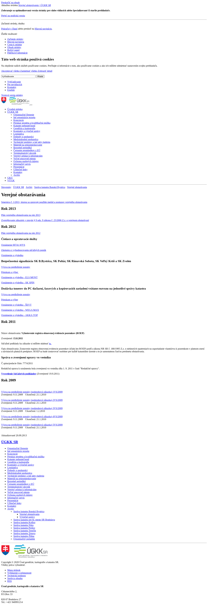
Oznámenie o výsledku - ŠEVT (16, 305)
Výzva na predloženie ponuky (15, 267)
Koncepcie (18, 120)
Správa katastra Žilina (23, 536)
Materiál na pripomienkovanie (27, 145)
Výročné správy (27, 517)
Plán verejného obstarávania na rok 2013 (20, 215)
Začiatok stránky (15, 39)
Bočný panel (13, 50)
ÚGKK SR (12, 112)
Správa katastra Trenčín (24, 530)
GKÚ (10, 177)
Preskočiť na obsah (10, 2)
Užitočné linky (20, 169)
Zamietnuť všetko (29, 71)
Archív (16, 175)
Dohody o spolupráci (23, 136)
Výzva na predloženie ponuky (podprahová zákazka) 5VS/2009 (32, 424)
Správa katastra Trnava (24, 533)
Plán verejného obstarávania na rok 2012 (20, 233)
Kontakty (11, 87)
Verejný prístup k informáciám (27, 156)
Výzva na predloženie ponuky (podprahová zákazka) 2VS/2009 (32, 400)
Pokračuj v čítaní (9, 28)
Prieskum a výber (10, 272)
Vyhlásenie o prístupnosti (19, 573)
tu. (50, 343)
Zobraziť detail (45, 71)
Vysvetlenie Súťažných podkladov (18, 373)
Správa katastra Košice (24, 522)
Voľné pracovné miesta (24, 158)
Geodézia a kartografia (24, 128)
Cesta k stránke (14, 44)
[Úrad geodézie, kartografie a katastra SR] (15, 104)
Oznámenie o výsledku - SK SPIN (17, 282)
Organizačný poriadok (24, 539)
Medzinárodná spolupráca (25, 139)
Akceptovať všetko (10, 71)
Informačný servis (22, 164)
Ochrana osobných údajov (26, 161)
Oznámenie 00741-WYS (13, 245)
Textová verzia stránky (12, 95)
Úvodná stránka (15, 109)
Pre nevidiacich (14, 84)
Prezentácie (18, 166)
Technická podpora (16, 575)
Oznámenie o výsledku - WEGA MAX (20, 310)
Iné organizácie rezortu (24, 117)
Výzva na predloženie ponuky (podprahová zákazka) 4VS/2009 (32, 416)
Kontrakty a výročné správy (26, 131)
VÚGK (11, 180)
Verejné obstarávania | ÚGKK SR (34, 5)
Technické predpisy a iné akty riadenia (31, 142)
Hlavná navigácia (15, 42)
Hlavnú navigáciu (43, 28)
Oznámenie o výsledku (12, 255)
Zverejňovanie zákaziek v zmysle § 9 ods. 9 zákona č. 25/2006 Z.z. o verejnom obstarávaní (45, 220)
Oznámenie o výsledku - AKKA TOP (19, 315)
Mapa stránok (13, 570)
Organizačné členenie (23, 114)
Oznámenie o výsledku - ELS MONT (19, 277)
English (11, 90)
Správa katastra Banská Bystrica (49, 187)
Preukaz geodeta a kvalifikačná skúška (31, 123)
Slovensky (6, 187)
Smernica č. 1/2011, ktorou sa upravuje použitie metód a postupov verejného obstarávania (44, 202)
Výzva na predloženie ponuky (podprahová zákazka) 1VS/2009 (32, 392)
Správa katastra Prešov (24, 528)
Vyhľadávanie (14, 81)
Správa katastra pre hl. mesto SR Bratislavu (34, 519)
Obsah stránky (14, 47)
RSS (9, 581)
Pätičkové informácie (17, 53)
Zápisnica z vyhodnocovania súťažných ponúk (23, 250)
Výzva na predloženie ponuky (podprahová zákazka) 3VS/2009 (32, 408)
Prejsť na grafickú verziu (13, 15)
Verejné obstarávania (77, 187)
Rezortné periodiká (22, 147)
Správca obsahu (15, 578)
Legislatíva (18, 134)
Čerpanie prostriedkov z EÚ (26, 150)
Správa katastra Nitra (23, 525)
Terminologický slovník (24, 153)
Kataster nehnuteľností (24, 125)
